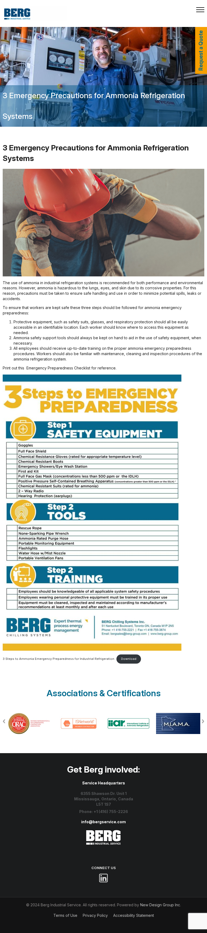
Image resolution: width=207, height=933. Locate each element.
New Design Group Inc (160, 905)
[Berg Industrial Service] (103, 832)
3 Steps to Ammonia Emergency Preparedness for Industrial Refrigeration (58, 659)
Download (128, 659)
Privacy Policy (95, 915)
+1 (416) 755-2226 (111, 811)
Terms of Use (65, 915)
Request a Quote (201, 50)
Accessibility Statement (133, 915)
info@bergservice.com (103, 821)
